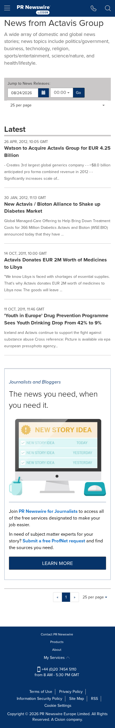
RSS (94, 699)
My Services (55, 658)
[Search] (108, 8)
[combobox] (61, 93)
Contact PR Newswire (57, 634)
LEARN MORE (57, 563)
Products (57, 641)
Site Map (76, 699)
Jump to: (29, 83)
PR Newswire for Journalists (48, 511)
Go (78, 93)
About (56, 649)
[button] (43, 93)
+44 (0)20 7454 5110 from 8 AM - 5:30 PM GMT (57, 672)
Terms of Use (40, 692)
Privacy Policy (71, 692)
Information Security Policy (39, 699)
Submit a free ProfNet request (54, 540)
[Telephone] (94, 8)
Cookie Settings (57, 705)
